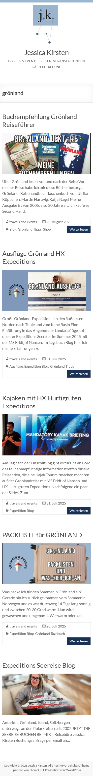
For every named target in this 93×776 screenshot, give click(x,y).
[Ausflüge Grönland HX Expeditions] (46, 272)
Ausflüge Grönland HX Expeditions (33, 257)
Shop (47, 229)
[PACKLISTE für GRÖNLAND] (46, 545)
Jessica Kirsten (46, 52)
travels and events (23, 222)
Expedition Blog (36, 366)
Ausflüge (16, 366)
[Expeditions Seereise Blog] (46, 676)
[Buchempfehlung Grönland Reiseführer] (46, 135)
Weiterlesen (78, 229)
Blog (12, 229)
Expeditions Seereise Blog (38, 665)
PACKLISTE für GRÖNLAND (42, 535)
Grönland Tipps (30, 229)
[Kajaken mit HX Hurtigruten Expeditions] (46, 416)
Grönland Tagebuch (50, 633)
